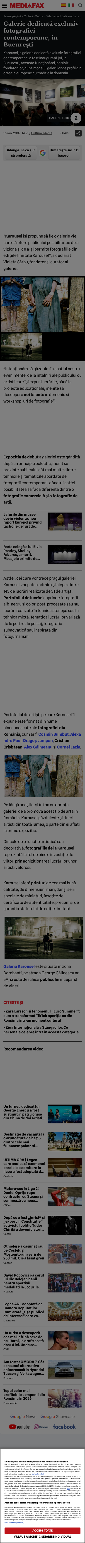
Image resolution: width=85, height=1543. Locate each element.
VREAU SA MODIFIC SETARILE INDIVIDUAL (42, 1536)
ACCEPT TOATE (42, 1530)
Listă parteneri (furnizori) (14, 1523)
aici (68, 1489)
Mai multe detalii (38, 1474)
